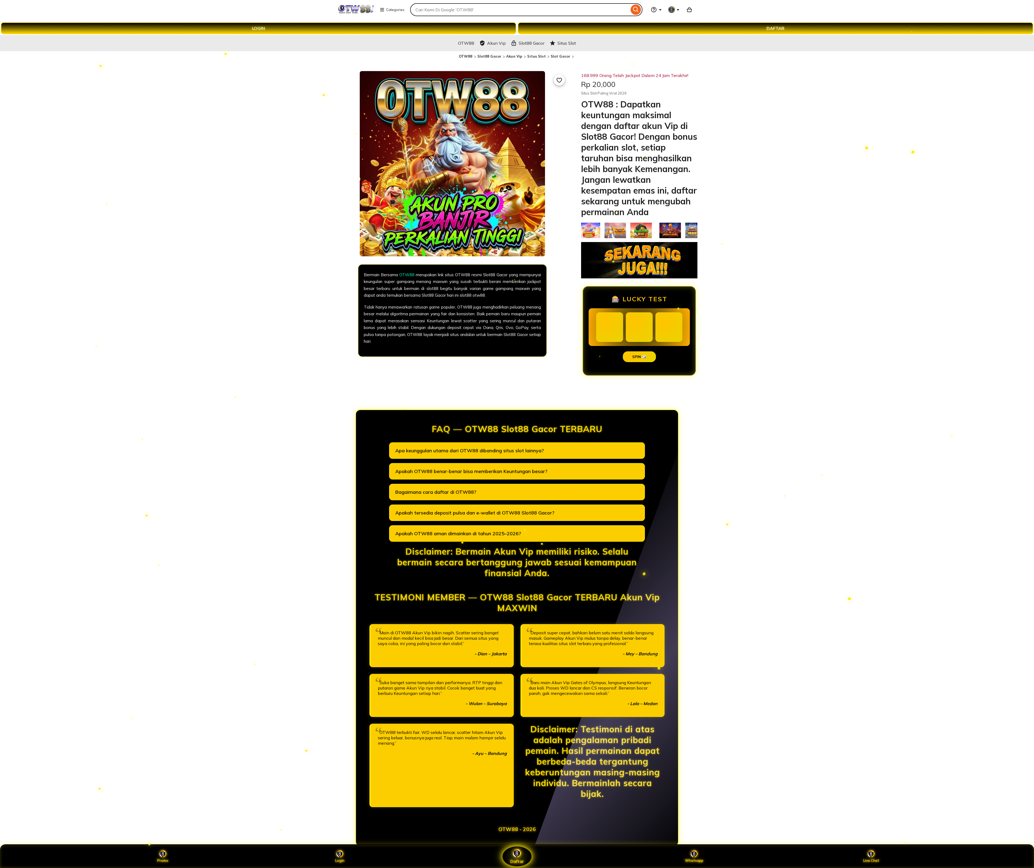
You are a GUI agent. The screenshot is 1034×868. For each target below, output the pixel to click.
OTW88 (466, 56)
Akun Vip (514, 56)
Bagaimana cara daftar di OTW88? (435, 492)
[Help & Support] (656, 9)
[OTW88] (356, 13)
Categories (395, 10)
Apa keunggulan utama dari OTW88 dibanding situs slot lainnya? (469, 450)
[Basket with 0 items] (689, 9)
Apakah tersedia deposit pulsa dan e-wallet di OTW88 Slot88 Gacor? (474, 513)
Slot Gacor (560, 56)
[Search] (635, 9)
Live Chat (871, 860)
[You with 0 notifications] (674, 9)
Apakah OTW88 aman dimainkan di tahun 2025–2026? (458, 533)
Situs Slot (536, 56)
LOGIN (258, 28)
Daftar (517, 861)
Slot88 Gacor (489, 56)
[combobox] (519, 9)
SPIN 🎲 (639, 357)
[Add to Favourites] (559, 80)
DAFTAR (775, 28)
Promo (162, 860)
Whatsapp (694, 860)
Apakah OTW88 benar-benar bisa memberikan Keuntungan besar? (471, 471)
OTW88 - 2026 (517, 829)
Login (339, 860)
